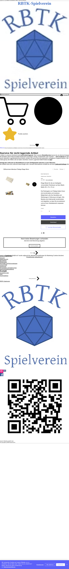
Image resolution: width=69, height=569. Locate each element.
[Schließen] (67, 565)
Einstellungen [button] (40, 564)
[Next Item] (34, 184)
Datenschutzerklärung (9, 567)
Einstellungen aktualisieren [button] (34, 257)
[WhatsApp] (42, 233)
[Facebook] (44, 233)
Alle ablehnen (50, 564)
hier (51, 159)
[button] (34, 111)
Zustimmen (61, 564)
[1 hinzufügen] (49, 211)
